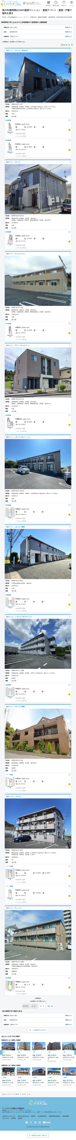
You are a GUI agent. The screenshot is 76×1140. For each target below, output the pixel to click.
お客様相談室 (65, 1116)
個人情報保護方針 (42, 1116)
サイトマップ (5, 1118)
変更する (68, 27)
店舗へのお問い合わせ (23, 1116)
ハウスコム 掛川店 (20, 136)
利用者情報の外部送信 (54, 1116)
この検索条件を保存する (39, 1030)
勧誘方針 (33, 1116)
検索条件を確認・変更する (39, 1135)
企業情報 (13, 1118)
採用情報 (20, 1118)
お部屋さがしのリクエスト (9, 1116)
